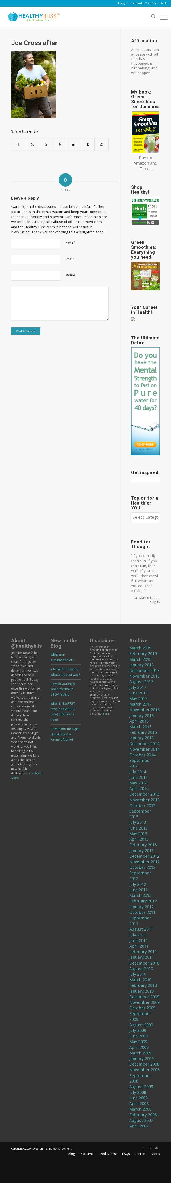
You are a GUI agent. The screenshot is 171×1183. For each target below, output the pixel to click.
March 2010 (140, 979)
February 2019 (143, 653)
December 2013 (144, 794)
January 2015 (141, 737)
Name (70, 243)
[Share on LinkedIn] (74, 144)
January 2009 (141, 1058)
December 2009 (144, 996)
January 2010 (141, 991)
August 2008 (141, 1086)
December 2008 (144, 1064)
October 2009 (142, 1007)
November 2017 (144, 676)
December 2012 (144, 856)
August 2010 (141, 968)
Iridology (120, 3)
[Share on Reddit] (101, 144)
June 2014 (138, 777)
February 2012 (143, 901)
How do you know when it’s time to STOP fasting (63, 689)
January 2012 (141, 906)
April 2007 (139, 1126)
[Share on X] (32, 144)
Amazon (141, 163)
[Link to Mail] (156, 1148)
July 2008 (137, 1092)
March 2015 (140, 726)
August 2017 (141, 681)
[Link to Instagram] (150, 1148)
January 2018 (141, 664)
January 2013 (141, 850)
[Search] (151, 17)
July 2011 (137, 935)
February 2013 (143, 844)
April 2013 (139, 839)
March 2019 (140, 648)
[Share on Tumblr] (87, 144)
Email (70, 259)
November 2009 (144, 1002)
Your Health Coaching (143, 3)
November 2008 (144, 1069)
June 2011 (138, 940)
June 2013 (138, 828)
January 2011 (141, 957)
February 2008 (143, 1114)
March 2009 (140, 1053)
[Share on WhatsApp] (46, 144)
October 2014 (142, 754)
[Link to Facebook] (143, 1148)
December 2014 (144, 743)
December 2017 (144, 670)
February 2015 (143, 732)
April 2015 (139, 721)
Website (70, 274)
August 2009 (141, 1024)
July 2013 (137, 822)
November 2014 (144, 749)
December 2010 (144, 963)
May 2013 (138, 833)
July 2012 (137, 884)
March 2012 (140, 895)
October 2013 (142, 805)
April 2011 (139, 946)
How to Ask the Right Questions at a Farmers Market (65, 734)
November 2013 (144, 800)
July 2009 (137, 1030)
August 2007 (141, 1120)
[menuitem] (120, 3)
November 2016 (144, 709)
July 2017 (137, 687)
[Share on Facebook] (18, 144)
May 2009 (138, 1041)
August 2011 (141, 929)
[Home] (32, 17)
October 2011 (142, 912)
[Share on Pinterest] (60, 144)
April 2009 (139, 1047)
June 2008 (138, 1097)
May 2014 (138, 783)
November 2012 (144, 861)
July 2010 (137, 974)
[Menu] (161, 17)
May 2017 (138, 698)
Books (164, 3)
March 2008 (140, 1109)
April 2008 (139, 1103)
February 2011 (143, 951)
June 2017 (138, 693)
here (106, 713)
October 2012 (142, 867)
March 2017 (140, 704)
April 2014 (139, 788)
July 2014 (137, 771)
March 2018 (140, 659)
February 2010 (143, 985)
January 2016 (141, 715)
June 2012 (138, 889)
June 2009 (138, 1036)
